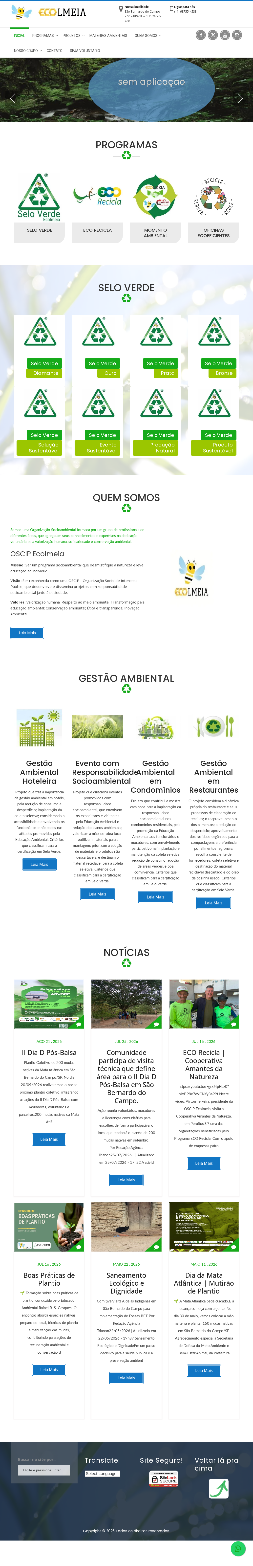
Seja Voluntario (85, 51)
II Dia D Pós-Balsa (49, 1052)
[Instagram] (237, 35)
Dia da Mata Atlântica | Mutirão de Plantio (204, 1283)
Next (240, 98)
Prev (12, 98)
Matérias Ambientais (108, 36)
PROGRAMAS (43, 36)
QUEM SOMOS (146, 36)
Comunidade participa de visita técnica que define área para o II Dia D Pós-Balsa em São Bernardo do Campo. (126, 1076)
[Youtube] (225, 35)
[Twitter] (213, 35)
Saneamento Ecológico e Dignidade (126, 1283)
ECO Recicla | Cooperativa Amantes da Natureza (204, 1064)
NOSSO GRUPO (26, 51)
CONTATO (55, 51)
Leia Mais (27, 633)
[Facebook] (201, 35)
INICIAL (19, 36)
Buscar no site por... (37, 1459)
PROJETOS (72, 36)
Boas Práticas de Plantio (49, 1279)
